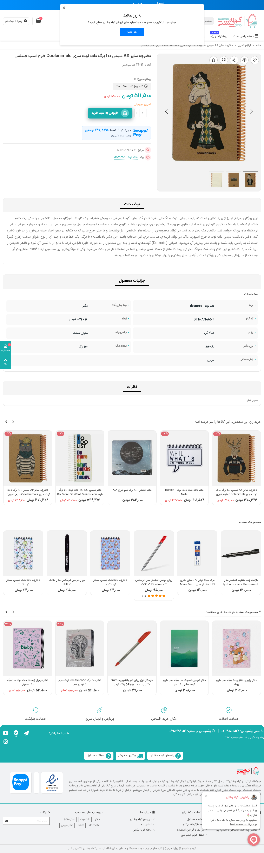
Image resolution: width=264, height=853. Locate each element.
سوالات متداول (95, 755)
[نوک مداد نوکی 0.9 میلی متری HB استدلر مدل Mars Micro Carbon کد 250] (197, 553)
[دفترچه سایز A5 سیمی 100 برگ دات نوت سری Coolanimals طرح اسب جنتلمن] (209, 165)
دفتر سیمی (67, 825)
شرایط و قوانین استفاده (190, 829)
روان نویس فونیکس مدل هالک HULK (67, 582)
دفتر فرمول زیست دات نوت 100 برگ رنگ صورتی (27, 682)
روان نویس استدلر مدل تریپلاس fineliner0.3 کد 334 (153, 582)
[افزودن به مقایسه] (244, 60)
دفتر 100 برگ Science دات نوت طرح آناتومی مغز (79, 682)
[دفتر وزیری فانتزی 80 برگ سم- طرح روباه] (236, 648)
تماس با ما (146, 824)
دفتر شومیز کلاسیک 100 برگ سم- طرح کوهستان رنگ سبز (184, 682)
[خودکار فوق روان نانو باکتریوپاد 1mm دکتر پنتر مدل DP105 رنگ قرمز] (132, 648)
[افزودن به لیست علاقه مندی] (213, 60)
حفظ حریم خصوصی (192, 835)
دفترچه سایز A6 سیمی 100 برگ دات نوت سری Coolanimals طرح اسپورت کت (28, 494)
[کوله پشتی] (238, 21)
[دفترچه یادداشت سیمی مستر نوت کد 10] (110, 553)
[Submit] (7, 821)
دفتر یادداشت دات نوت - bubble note (184, 492)
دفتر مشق (69, 819)
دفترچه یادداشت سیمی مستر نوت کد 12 (23, 582)
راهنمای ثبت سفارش (162, 755)
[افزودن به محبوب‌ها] (255, 60)
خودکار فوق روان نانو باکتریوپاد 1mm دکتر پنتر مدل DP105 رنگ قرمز (132, 682)
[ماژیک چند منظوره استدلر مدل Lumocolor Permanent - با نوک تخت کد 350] (241, 553)
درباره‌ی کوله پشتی (141, 819)
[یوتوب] (5, 734)
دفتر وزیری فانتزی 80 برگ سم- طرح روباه (236, 682)
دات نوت (85, 819)
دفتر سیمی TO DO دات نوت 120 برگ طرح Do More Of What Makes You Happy (80, 494)
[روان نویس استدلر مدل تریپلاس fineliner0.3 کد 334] (154, 553)
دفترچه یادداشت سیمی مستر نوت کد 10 (110, 582)
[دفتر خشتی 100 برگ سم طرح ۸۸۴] (132, 458)
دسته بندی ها (245, 36)
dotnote (94, 825)
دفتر (97, 819)
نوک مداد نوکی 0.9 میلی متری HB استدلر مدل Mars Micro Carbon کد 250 (197, 584)
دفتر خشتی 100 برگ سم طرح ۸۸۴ (132, 490)
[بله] (16, 734)
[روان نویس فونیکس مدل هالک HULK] (67, 553)
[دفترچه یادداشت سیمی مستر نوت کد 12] (23, 553)
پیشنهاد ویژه (219, 35)
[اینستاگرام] (5, 742)
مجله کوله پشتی (142, 829)
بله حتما (132, 32)
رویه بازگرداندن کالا (193, 824)
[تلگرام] (26, 734)
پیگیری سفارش (127, 755)
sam (81, 825)
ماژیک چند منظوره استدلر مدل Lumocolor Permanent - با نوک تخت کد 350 (240, 584)
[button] (166, 112)
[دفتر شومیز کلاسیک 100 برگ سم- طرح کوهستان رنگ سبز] (184, 648)
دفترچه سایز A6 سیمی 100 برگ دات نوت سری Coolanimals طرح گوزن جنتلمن (236, 494)
